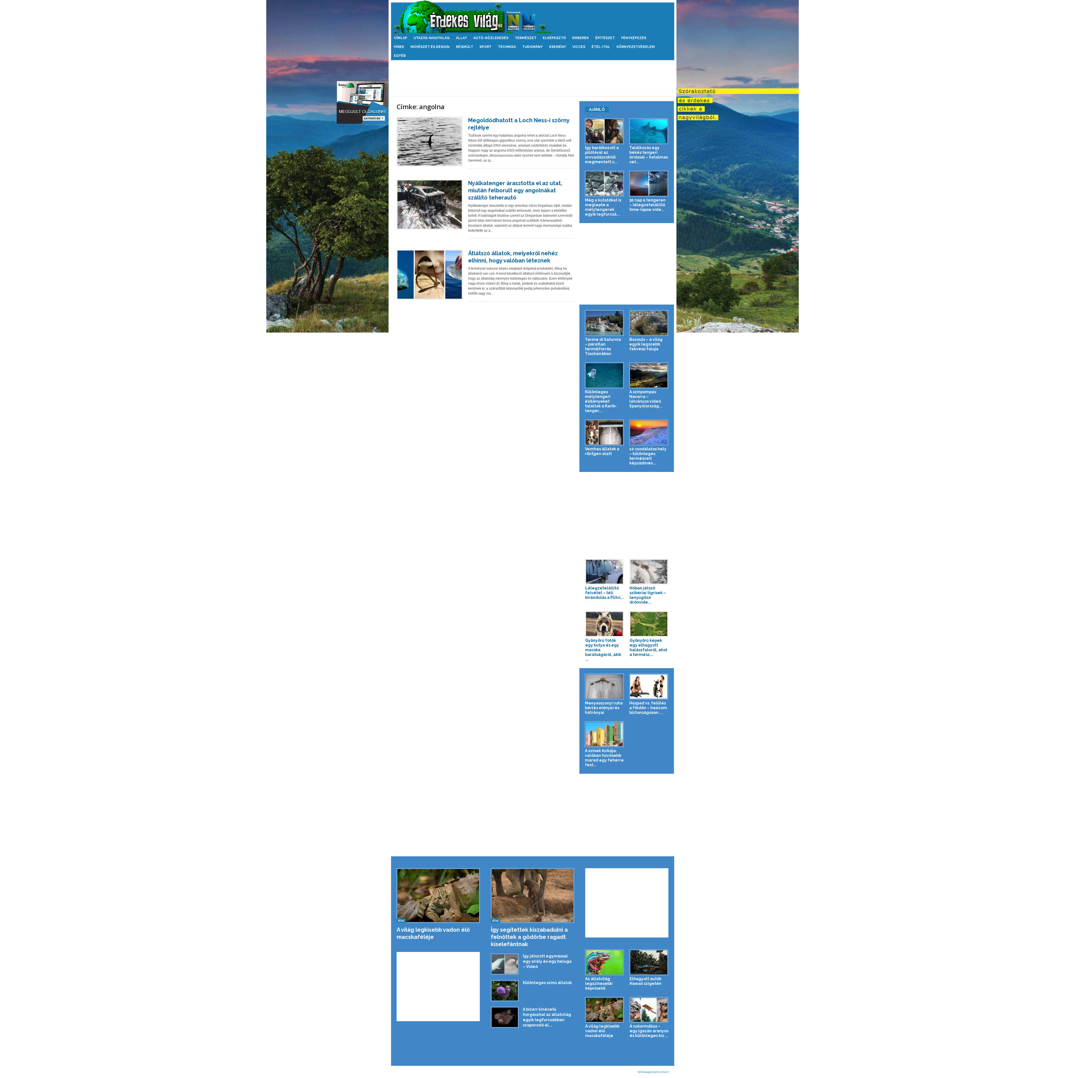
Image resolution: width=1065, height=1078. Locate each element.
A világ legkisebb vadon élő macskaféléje (602, 1031)
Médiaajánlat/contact (653, 1072)
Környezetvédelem (636, 47)
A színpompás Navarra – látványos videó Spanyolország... (645, 399)
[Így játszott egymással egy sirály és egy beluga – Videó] (505, 964)
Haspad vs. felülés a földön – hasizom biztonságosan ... (648, 708)
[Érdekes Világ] (532, 17)
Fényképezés (633, 38)
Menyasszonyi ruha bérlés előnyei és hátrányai (604, 708)
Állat (461, 38)
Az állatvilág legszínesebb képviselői (598, 983)
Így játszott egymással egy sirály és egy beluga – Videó (547, 961)
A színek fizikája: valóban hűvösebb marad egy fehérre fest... (604, 758)
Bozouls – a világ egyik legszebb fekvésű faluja (646, 344)
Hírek (399, 47)
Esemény (557, 47)
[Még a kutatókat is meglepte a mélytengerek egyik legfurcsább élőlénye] (604, 183)
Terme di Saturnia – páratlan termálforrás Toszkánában (603, 346)
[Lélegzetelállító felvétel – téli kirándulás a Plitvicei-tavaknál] (604, 572)
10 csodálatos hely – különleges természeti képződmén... (647, 456)
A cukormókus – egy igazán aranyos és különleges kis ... (649, 1031)
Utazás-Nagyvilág (432, 38)
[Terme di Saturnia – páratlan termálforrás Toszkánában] (604, 323)
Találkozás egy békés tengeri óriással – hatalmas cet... (648, 154)
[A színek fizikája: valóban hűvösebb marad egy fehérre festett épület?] (604, 734)
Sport (485, 47)
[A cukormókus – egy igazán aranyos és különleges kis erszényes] (649, 1010)
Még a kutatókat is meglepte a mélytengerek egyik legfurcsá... (603, 207)
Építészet (605, 38)
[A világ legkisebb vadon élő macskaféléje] (438, 895)
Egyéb (400, 56)
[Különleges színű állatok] (505, 990)
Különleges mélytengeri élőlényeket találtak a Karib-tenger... (601, 401)
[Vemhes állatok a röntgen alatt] (604, 432)
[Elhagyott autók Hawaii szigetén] (649, 962)
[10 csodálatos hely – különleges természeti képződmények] (648, 432)
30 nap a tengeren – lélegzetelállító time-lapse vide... (647, 205)
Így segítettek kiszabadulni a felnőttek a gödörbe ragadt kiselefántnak (529, 936)
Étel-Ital (601, 47)
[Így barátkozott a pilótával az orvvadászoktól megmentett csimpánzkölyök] (604, 131)
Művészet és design (430, 47)
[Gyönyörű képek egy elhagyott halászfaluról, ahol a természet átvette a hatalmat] (649, 624)
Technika (507, 47)
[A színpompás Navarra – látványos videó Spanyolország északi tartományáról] (648, 375)
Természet (525, 38)
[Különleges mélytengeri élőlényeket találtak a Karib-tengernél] (604, 375)
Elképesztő (554, 38)
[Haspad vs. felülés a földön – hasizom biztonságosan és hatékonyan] (648, 686)
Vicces (578, 47)
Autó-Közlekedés (490, 38)
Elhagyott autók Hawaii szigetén (645, 981)
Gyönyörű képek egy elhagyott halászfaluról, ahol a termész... (648, 647)
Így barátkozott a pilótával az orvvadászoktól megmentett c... (602, 154)
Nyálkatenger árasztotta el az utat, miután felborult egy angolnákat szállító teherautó (515, 190)
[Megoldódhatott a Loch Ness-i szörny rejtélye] (430, 141)
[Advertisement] (532, 78)
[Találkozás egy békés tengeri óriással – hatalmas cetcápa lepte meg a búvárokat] (648, 131)
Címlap (400, 38)
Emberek (580, 38)
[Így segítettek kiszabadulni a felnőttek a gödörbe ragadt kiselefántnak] (532, 895)
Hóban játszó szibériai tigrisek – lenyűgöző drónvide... (648, 595)
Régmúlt (464, 47)
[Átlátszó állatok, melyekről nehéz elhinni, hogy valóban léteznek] (430, 275)
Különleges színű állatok (547, 982)
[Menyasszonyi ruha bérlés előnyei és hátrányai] (604, 686)
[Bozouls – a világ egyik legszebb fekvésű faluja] (648, 323)
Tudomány (532, 47)
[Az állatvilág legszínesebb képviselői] (604, 962)
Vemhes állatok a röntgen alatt (602, 451)
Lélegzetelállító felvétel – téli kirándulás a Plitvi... (604, 593)
